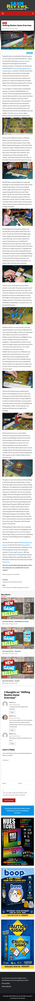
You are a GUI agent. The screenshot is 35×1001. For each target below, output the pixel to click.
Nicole (11, 716)
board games (8, 574)
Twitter (11, 552)
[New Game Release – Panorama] (17, 638)
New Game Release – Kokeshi (10, 681)
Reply (12, 712)
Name (4, 783)
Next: (15, 586)
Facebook (20, 552)
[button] (3, 13)
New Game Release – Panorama (11, 651)
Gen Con (7, 562)
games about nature (23, 61)
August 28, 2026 (14, 624)
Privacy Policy (6, 983)
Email (20, 783)
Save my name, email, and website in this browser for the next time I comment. (15, 794)
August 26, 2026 (14, 683)
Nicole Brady (7, 28)
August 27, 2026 (14, 653)
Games (4, 23)
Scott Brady (6, 624)
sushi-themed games (20, 68)
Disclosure (29, 53)
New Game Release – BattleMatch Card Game (15, 621)
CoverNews (13, 998)
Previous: (12, 581)
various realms (18, 113)
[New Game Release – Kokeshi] (17, 668)
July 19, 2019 (15, 28)
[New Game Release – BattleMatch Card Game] (17, 608)
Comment (5, 760)
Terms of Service (6, 986)
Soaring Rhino (16, 574)
